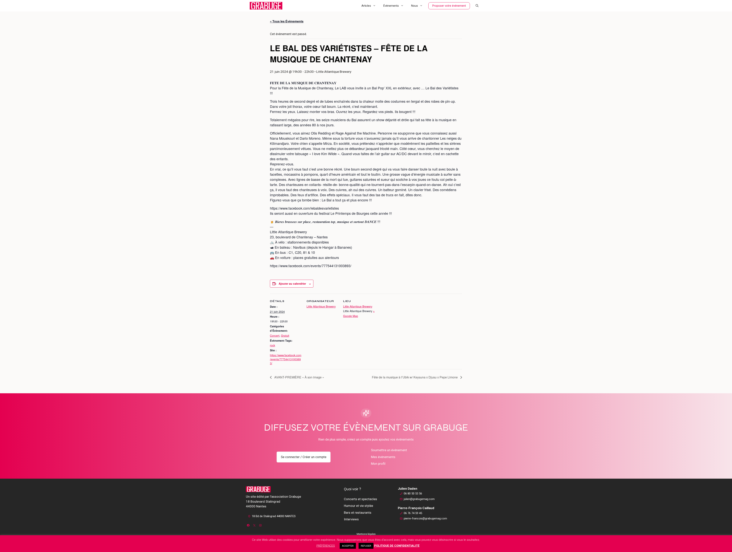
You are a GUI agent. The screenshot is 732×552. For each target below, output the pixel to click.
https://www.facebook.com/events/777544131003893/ (285, 359)
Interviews (351, 519)
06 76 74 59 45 (413, 513)
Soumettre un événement (389, 450)
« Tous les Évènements (286, 21)
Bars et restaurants (357, 512)
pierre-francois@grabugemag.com (425, 518)
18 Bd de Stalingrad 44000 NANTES (274, 516)
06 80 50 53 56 (413, 493)
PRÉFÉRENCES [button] (325, 545)
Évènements (391, 5)
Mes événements (383, 457)
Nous (414, 5)
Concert (274, 335)
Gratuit (285, 335)
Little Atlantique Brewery (321, 306)
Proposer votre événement (449, 5)
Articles (366, 5)
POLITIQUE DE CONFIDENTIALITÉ (397, 545)
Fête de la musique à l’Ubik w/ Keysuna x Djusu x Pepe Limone (415, 377)
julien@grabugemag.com (419, 499)
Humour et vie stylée (358, 506)
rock (272, 345)
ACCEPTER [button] (348, 545)
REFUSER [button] (366, 545)
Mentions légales (366, 534)
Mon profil (378, 463)
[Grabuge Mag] (266, 5)
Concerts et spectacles (360, 499)
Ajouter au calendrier (292, 283)
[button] (477, 5)
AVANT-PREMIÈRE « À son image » (299, 377)
